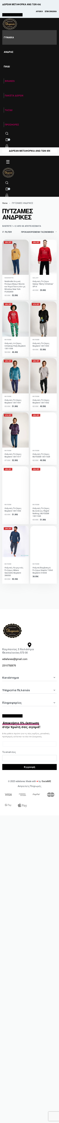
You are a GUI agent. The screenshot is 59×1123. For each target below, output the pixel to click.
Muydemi (8, 339)
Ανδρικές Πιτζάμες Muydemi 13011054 (13, 509)
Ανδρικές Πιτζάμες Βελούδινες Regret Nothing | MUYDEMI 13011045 (41, 512)
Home (4, 203)
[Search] (6, 133)
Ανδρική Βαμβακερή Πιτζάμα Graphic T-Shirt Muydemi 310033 (43, 570)
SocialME (46, 781)
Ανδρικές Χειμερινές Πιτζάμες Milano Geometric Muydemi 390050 (14, 571)
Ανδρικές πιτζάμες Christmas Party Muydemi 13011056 (15, 346)
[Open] (8, 162)
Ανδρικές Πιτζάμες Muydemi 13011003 (41, 344)
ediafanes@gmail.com (14, 659)
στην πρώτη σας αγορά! (21, 725)
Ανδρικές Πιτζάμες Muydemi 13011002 (41, 401)
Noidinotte (9, 277)
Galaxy (35, 277)
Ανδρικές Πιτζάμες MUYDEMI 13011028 (41, 455)
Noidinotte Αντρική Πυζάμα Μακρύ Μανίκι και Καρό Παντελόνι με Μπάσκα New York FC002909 (15, 286)
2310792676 (9, 665)
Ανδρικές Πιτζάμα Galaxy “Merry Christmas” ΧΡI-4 (43, 284)
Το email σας (9, 751)
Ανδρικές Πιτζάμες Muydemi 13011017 (13, 455)
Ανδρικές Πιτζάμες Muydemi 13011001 (13, 401)
